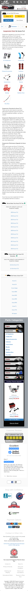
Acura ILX (14, 284)
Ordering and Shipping (7, 571)
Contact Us (7, 564)
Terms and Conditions (20, 567)
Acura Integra (14, 288)
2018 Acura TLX (14, 237)
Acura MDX (14, 291)
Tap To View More (14, 419)
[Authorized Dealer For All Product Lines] (20, 496)
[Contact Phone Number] (14, 2)
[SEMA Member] (14, 553)
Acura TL (14, 306)
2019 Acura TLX (14, 234)
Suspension (9, 331)
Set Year (7, 20)
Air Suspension (7, 60)
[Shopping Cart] (17, 2)
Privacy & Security (7, 566)
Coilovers (21, 71)
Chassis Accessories (7, 71)
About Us (20, 564)
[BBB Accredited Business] (7, 495)
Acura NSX (14, 295)
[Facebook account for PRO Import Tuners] (12, 482)
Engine (8, 326)
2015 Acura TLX (14, 248)
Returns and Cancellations (20, 571)
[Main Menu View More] (25, 2)
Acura (7, 16)
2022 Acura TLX (14, 223)
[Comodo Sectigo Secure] (14, 513)
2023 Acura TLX (14, 219)
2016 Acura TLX (14, 245)
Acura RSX (14, 302)
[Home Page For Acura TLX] (5, 2)
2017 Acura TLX (14, 241)
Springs (7, 93)
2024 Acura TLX (14, 216)
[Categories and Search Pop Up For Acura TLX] (21, 2)
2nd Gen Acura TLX (14, 265)
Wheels (8, 368)
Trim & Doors (19, 20)
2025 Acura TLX (14, 212)
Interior (8, 373)
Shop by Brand (14, 423)
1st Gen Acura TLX (14, 268)
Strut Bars (7, 103)
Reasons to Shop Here (20, 576)
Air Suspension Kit (14, 397)
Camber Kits (21, 60)
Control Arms (7, 82)
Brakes (8, 359)
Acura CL (14, 280)
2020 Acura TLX (14, 230)
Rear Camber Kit (14, 414)
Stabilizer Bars (20, 93)
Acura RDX (14, 299)
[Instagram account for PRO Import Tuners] (16, 482)
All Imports (14, 313)
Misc (7, 377)
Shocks (21, 82)
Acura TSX (14, 309)
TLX (19, 16)
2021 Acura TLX (14, 226)
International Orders (8, 575)
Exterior (8, 363)
